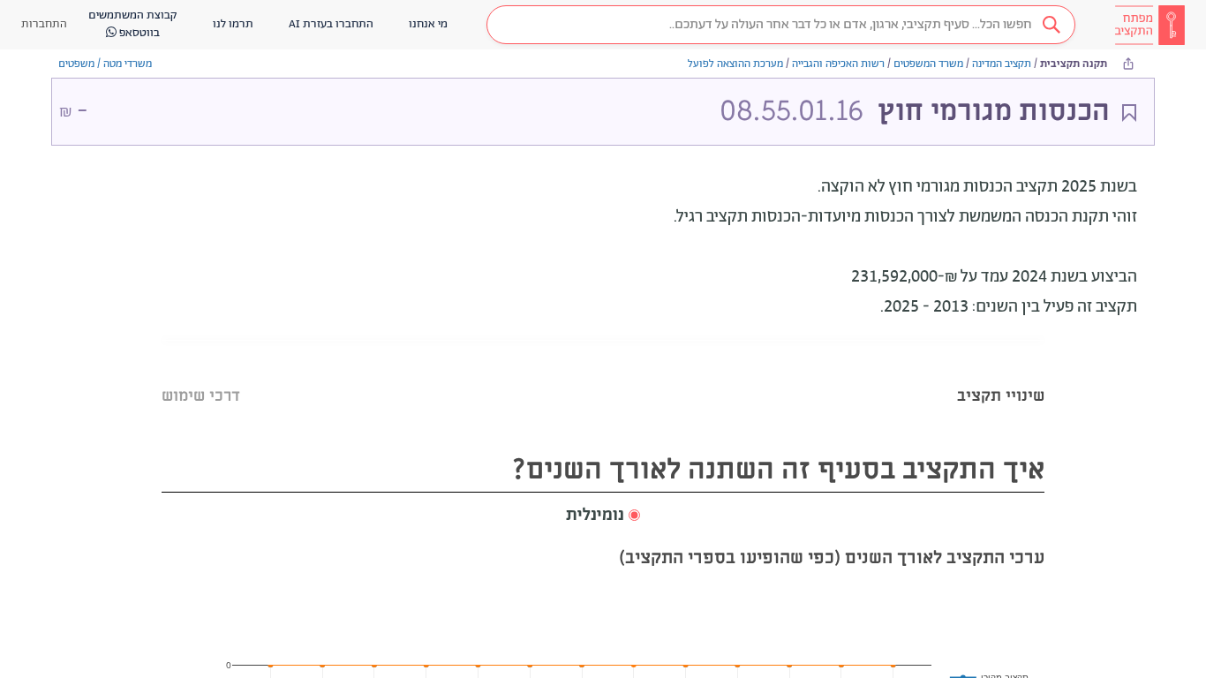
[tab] (1000, 374)
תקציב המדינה (1001, 64)
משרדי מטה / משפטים (105, 64)
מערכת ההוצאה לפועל (735, 64)
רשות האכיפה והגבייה (838, 64)
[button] (780, 24)
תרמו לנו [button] (233, 24)
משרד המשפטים (928, 64)
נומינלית (595, 515)
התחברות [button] (44, 24)
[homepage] (1149, 25)
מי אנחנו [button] (428, 24)
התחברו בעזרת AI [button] (331, 24)
